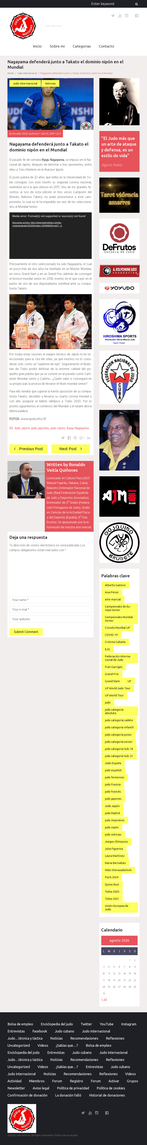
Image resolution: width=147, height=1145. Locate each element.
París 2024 (111, 877)
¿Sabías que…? (67, 1045)
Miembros (36, 1081)
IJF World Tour (114, 695)
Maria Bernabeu (115, 863)
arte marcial (113, 599)
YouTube (107, 1024)
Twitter (86, 1024)
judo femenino (114, 777)
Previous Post (31, 448)
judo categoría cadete (119, 720)
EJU (107, 649)
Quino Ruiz (112, 884)
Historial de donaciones (107, 1095)
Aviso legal (41, 1088)
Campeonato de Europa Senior (118, 608)
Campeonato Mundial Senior (119, 618)
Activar (114, 1081)
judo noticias (113, 834)
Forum (57, 1081)
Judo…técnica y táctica (24, 1038)
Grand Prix (112, 674)
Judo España (113, 763)
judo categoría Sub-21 (119, 756)
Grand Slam (112, 681)
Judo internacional (27, 73)
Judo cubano (64, 1031)
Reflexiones (115, 1038)
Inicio (37, 46)
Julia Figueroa (114, 848)
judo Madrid (112, 813)
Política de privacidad (73, 1088)
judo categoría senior (118, 741)
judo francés (113, 791)
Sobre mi (57, 46)
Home (10, 73)
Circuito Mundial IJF (117, 627)
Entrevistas (16, 1031)
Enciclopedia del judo (57, 1024)
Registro (76, 1081)
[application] (50, 235)
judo (107, 702)
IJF (129, 681)
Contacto (106, 46)
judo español (113, 770)
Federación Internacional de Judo (118, 658)
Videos (43, 1045)
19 (114, 980)
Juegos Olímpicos (116, 841)
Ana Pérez (112, 592)
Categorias (82, 46)
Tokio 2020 (112, 891)
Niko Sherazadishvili (118, 870)
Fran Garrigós (113, 666)
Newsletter (16, 1088)
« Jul (104, 999)
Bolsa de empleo (20, 1024)
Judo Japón (22, 428)
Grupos (132, 1081)
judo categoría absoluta (114, 711)
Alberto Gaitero (115, 585)
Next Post (68, 448)
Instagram (128, 1024)
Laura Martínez (115, 855)
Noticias (50, 83)
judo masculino (114, 820)
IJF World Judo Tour (117, 688)
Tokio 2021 (112, 898)
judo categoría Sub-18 (119, 748)
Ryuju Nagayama (78, 428)
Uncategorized (18, 1045)
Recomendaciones (84, 1038)
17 (104, 980)
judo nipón (57, 428)
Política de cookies (111, 1088)
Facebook (39, 1031)
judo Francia (113, 784)
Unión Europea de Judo (116, 907)
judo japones (40, 428)
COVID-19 (111, 634)
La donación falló (68, 1095)
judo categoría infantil (119, 727)
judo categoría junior (118, 734)
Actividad (14, 1081)
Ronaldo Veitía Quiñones (26, 134)
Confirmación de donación (27, 1095)
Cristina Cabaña (115, 641)
